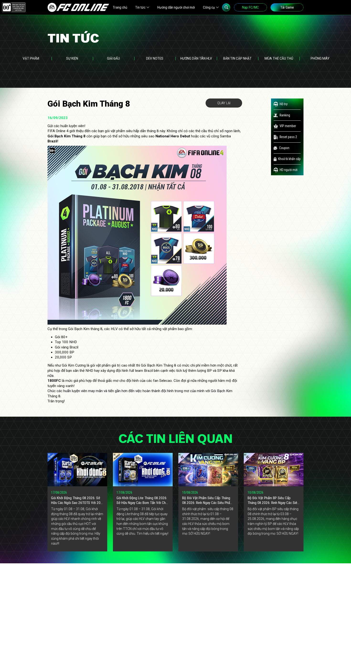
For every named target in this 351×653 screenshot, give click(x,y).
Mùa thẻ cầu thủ (279, 58)
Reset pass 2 (288, 137)
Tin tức (140, 7)
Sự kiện (72, 58)
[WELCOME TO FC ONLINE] (78, 7)
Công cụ (209, 7)
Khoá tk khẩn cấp (289, 159)
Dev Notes (154, 58)
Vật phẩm (31, 58)
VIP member (288, 126)
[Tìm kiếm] (226, 7)
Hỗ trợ (283, 104)
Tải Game (287, 7)
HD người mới (289, 170)
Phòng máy (320, 58)
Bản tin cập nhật (237, 58)
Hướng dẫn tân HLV (196, 58)
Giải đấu (113, 58)
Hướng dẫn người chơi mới (176, 7)
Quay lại (223, 103)
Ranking (285, 115)
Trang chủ (120, 7)
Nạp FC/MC (250, 7)
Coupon (284, 148)
